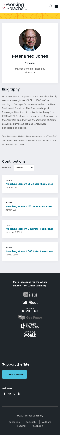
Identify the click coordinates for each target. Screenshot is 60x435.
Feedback (37, 426)
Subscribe (14, 422)
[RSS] (19, 393)
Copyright (31, 422)
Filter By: (6, 167)
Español (21, 426)
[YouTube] (9, 393)
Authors (46, 422)
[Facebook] (4, 393)
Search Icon (50, 6)
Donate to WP (14, 374)
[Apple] (14, 393)
